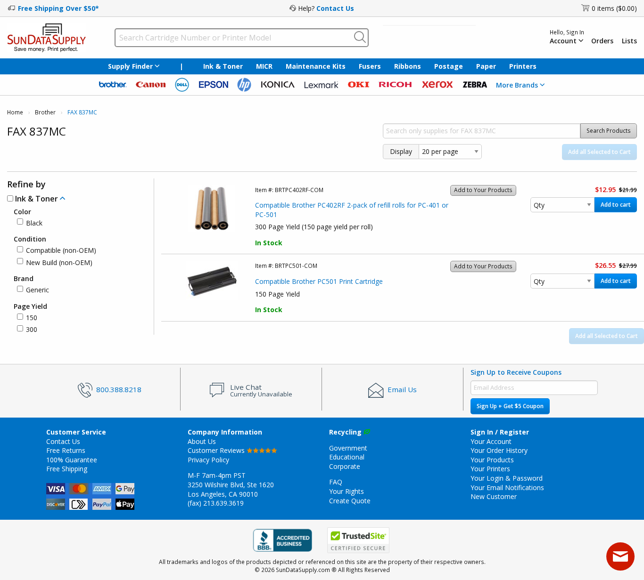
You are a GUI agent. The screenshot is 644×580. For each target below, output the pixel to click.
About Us (202, 441)
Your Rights (346, 491)
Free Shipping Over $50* (58, 8)
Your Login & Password (507, 478)
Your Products (492, 459)
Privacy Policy (208, 459)
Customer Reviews (217, 450)
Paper (486, 66)
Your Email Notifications (507, 487)
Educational (346, 456)
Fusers (370, 66)
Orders (602, 41)
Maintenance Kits (316, 66)
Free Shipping (66, 468)
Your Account (491, 441)
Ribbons (407, 66)
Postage (448, 66)
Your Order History (499, 450)
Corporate (344, 466)
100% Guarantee (71, 459)
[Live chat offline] (620, 556)
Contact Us (335, 8)
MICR (264, 66)
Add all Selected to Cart (599, 152)
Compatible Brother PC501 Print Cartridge (319, 281)
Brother (45, 112)
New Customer (494, 496)
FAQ (335, 481)
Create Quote (350, 500)
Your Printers (490, 468)
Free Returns (65, 450)
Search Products (608, 131)
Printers (523, 66)
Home (15, 112)
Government (348, 447)
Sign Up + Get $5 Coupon (510, 406)
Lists (629, 41)
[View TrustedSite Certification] (358, 540)
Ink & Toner (223, 66)
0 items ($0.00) (614, 8)
